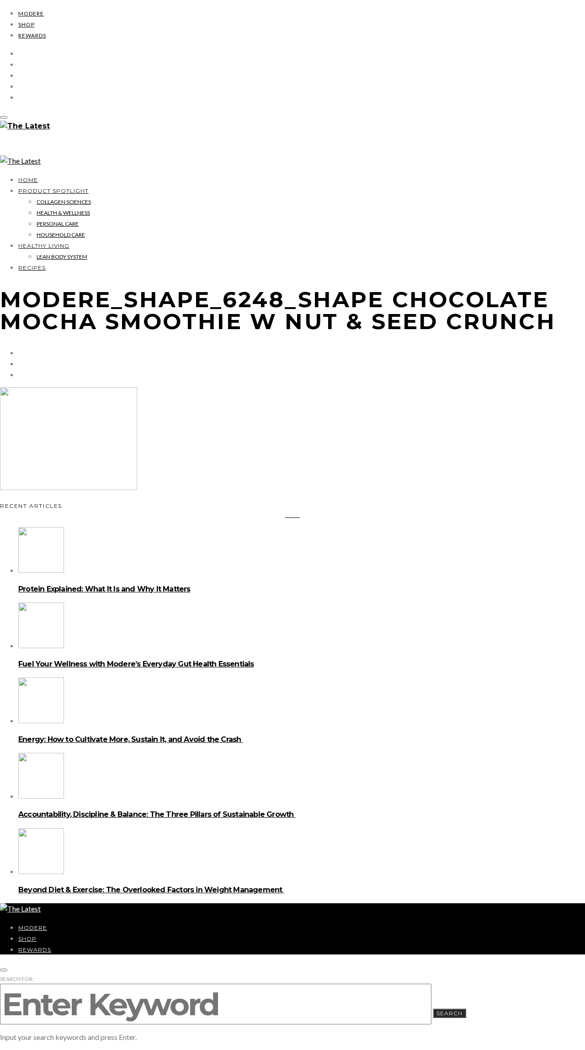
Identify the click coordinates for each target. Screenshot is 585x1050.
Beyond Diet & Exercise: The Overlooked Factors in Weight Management (151, 889)
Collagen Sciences (64, 201)
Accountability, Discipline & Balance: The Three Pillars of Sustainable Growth (157, 814)
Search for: (17, 978)
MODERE (31, 13)
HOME (28, 179)
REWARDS (32, 35)
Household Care (61, 234)
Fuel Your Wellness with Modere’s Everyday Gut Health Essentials (136, 664)
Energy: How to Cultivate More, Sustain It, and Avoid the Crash (130, 739)
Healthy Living (43, 245)
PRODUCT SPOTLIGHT (53, 190)
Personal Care (58, 223)
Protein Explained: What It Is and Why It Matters (104, 589)
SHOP (26, 24)
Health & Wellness (63, 212)
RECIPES (32, 267)
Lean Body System (62, 256)
